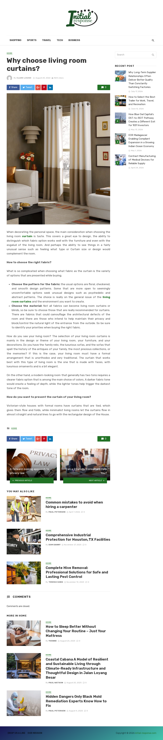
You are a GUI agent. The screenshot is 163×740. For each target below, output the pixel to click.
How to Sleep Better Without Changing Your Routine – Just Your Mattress (76, 631)
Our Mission (35, 733)
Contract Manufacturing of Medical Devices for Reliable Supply (142, 160)
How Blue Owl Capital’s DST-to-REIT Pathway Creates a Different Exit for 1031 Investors (141, 120)
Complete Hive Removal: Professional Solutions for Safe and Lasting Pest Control (77, 572)
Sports (31, 40)
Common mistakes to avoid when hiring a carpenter (74, 504)
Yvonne (53, 641)
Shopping (15, 40)
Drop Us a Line (16, 733)
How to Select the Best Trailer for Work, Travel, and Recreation (141, 101)
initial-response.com (145, 733)
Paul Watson (56, 683)
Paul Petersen (57, 512)
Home (9, 53)
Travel (46, 40)
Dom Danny (54, 545)
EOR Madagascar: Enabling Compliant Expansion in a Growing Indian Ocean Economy (141, 140)
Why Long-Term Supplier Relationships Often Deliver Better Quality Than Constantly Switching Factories (142, 79)
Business (74, 40)
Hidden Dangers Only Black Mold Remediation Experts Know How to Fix (76, 701)
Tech (60, 40)
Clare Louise (24, 78)
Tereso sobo (56, 582)
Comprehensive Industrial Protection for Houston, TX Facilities (78, 537)
